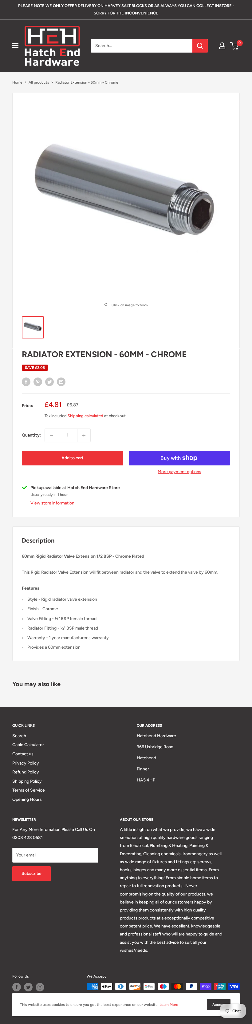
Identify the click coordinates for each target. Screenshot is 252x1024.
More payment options (179, 471)
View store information (52, 503)
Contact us (22, 754)
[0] (234, 45)
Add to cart (72, 458)
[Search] (200, 46)
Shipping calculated (85, 415)
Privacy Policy (25, 763)
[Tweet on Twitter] (49, 382)
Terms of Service (28, 790)
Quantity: (31, 435)
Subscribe (31, 873)
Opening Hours (27, 799)
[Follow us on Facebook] (16, 987)
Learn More (168, 1004)
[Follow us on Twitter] (28, 987)
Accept (218, 1004)
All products (39, 82)
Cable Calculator (28, 744)
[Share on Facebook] (26, 382)
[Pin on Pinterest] (37, 382)
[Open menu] (15, 45)
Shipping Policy (27, 781)
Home (17, 82)
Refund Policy (25, 772)
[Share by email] (61, 382)
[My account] (222, 45)
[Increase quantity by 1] (83, 435)
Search (19, 735)
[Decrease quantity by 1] (51, 435)
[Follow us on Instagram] (40, 987)
